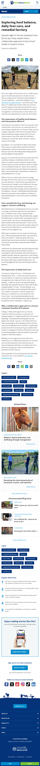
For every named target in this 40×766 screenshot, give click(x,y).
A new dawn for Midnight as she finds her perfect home (20, 610)
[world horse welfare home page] (20, 3)
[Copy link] (26, 59)
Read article (30, 444)
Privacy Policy (11, 757)
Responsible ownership (10, 394)
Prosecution (7, 390)
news (5, 7)
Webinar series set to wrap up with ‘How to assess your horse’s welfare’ (20, 603)
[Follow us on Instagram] (23, 684)
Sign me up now (19, 652)
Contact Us (19, 706)
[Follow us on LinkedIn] (33, 684)
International (31, 386)
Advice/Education (8, 17)
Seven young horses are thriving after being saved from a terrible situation (21, 596)
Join (10, 763)
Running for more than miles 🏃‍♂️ (26, 531)
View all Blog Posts (19, 540)
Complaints (29, 757)
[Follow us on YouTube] (17, 684)
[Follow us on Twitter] (12, 684)
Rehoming (18, 390)
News (4, 11)
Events (23, 382)
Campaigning (23, 377)
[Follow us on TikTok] (28, 684)
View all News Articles (19, 494)
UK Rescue (6, 399)
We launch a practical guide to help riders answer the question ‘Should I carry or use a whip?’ (20, 582)
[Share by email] (31, 59)
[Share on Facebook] (8, 59)
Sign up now (19, 668)
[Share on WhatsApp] (22, 59)
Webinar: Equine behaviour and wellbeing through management (17, 438)
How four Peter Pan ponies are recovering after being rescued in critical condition (21, 589)
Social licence (27, 394)
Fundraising (19, 386)
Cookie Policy (20, 757)
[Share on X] (13, 59)
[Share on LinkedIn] (17, 59)
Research (29, 390)
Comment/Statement (10, 382)
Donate (29, 763)
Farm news (6, 386)
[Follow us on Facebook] (6, 684)
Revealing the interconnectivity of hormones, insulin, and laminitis (18, 481)
